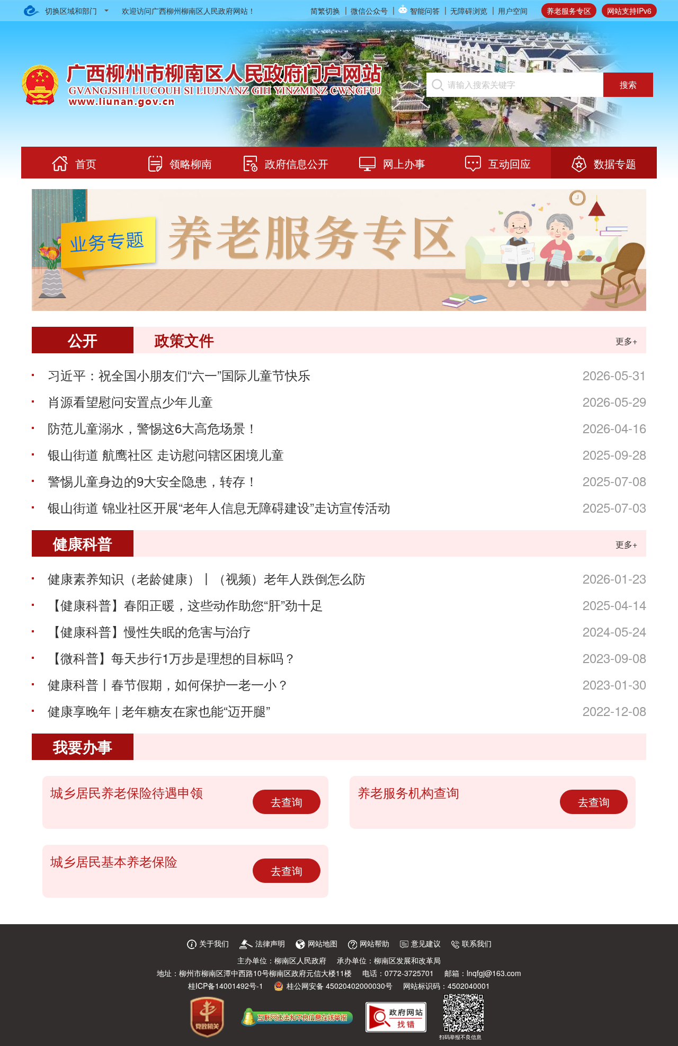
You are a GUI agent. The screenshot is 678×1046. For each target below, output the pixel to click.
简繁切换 (325, 10)
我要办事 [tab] (82, 746)
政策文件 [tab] (184, 340)
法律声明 (270, 943)
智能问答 (425, 10)
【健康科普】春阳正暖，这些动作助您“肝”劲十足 (185, 604)
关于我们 (214, 943)
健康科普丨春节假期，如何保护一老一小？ (168, 684)
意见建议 (426, 943)
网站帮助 (374, 943)
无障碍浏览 (468, 10)
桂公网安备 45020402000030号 (339, 985)
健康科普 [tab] (82, 543)
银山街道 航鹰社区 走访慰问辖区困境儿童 (166, 454)
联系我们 (477, 943)
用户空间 (513, 10)
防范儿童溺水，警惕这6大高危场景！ (153, 427)
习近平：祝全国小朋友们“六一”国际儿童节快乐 (179, 374)
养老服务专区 (569, 10)
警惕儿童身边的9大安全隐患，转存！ (153, 480)
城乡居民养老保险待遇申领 (126, 792)
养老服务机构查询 (408, 792)
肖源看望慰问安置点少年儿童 (130, 401)
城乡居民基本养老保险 (113, 861)
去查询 (286, 801)
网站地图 (322, 943)
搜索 (628, 84)
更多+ (626, 341)
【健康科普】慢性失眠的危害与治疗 (149, 631)
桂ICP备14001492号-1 (225, 985)
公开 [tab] (82, 340)
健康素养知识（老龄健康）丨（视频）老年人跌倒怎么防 (206, 578)
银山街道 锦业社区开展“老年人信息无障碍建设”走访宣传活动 (219, 507)
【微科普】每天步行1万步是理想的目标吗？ (172, 657)
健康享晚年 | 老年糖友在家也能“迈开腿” (159, 710)
